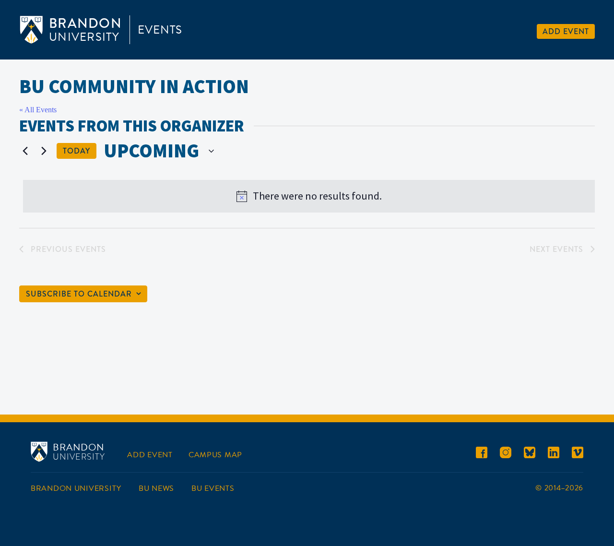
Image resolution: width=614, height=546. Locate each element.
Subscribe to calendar (79, 293)
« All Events (38, 110)
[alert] (309, 196)
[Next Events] (43, 151)
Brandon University (76, 488)
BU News (156, 488)
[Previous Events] (25, 151)
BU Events (212, 488)
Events (160, 29)
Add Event (566, 31)
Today (76, 150)
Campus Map (215, 455)
